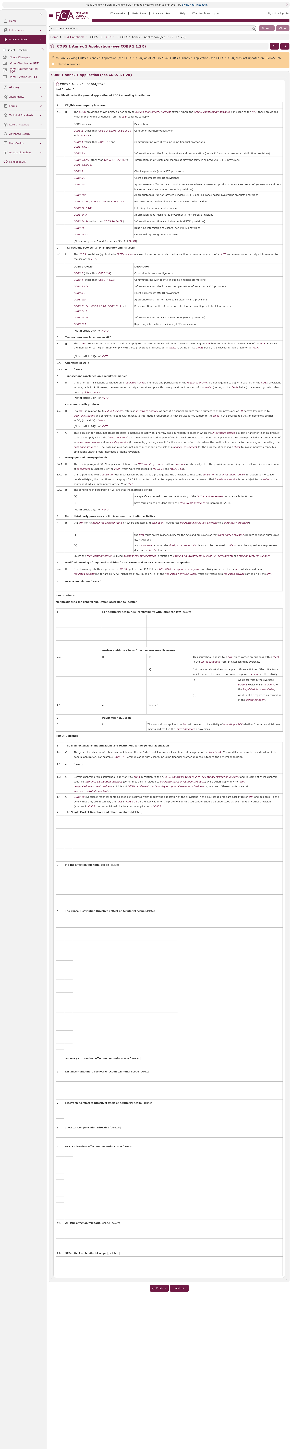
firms (137, 777)
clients (207, 387)
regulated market (135, 382)
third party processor (236, 523)
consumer (179, 464)
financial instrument (86, 447)
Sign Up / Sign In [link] (278, 13)
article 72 (269, 684)
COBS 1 (109, 37)
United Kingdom (210, 662)
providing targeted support (253, 556)
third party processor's (182, 545)
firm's (152, 550)
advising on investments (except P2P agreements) (203, 556)
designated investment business (93, 786)
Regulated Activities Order (180, 574)
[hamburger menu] (51, 16)
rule (81, 464)
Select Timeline (17, 50)
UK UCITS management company (179, 569)
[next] (284, 46)
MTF (223, 254)
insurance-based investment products (182, 781)
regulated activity (84, 574)
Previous (161, 1288)
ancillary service (119, 442)
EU (241, 411)
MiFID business (126, 254)
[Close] (287, 4)
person (254, 674)
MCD (117, 469)
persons (242, 684)
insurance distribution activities (198, 523)
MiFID (132, 241)
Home (54, 37)
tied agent (158, 523)
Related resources (68, 64)
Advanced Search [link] (163, 13)
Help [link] (183, 13)
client (237, 447)
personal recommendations (140, 556)
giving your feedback (194, 4)
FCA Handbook (74, 37)
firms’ (242, 781)
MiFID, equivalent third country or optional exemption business (201, 777)
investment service (147, 411)
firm (81, 411)
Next (177, 1288)
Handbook (215, 752)
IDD (254, 112)
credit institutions (84, 416)
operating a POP (232, 724)
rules (216, 416)
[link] (72, 15)
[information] (42, 50)
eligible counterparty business (153, 112)
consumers (83, 469)
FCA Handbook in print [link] (206, 13)
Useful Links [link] (139, 13)
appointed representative (107, 523)
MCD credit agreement (151, 464)
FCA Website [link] (117, 13)
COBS (94, 37)
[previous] (274, 46)
